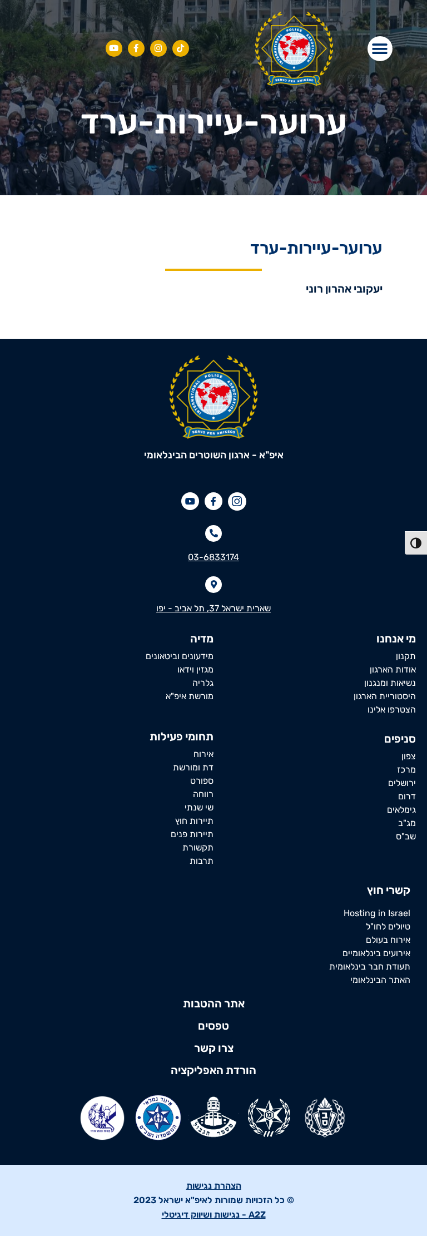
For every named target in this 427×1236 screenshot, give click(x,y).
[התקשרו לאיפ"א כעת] (213, 533)
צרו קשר (214, 1048)
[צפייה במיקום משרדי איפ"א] (213, 584)
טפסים (213, 1025)
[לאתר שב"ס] (324, 1117)
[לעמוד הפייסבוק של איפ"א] (136, 48)
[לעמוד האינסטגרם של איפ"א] (180, 48)
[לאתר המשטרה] (269, 1117)
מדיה (202, 638)
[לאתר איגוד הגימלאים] (158, 1117)
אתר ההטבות (214, 1003)
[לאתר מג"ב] (213, 1117)
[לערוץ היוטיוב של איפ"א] (114, 48)
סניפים (400, 738)
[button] (380, 48)
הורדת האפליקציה (213, 1070)
